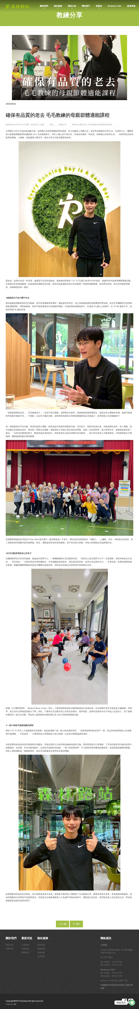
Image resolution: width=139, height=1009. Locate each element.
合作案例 (41, 956)
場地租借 (41, 948)
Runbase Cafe (114, 6)
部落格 (99, 6)
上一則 (63, 924)
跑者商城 (131, 6)
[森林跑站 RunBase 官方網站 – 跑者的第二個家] (17, 6)
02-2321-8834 (106, 957)
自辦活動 (41, 952)
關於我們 (44, 6)
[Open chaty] (132, 1003)
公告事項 (25, 945)
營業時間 (9, 948)
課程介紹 (72, 6)
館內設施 (41, 945)
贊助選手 (86, 6)
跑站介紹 (9, 945)
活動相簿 (25, 952)
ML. (15, 1004)
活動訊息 (25, 948)
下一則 (76, 924)
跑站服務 (58, 6)
